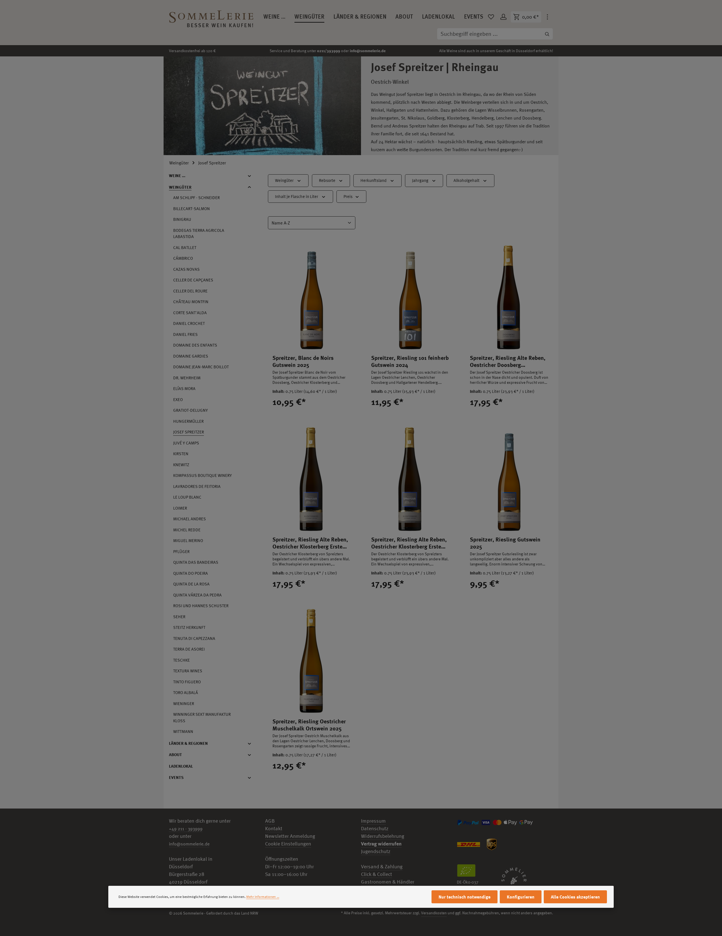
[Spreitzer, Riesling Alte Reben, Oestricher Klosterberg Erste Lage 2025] (410, 479)
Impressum (373, 821)
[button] (252, 175)
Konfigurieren (520, 896)
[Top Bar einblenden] (547, 17)
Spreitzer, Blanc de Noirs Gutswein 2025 (303, 361)
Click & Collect (376, 874)
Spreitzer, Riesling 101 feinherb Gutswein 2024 (410, 361)
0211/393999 (328, 50)
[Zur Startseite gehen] (211, 17)
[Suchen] (547, 33)
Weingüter (284, 180)
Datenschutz (374, 828)
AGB (270, 821)
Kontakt (273, 828)
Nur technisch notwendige (464, 896)
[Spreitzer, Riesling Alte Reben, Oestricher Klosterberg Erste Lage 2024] (311, 479)
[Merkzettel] (491, 17)
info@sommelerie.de (368, 50)
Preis (348, 196)
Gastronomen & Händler (387, 882)
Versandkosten (434, 912)
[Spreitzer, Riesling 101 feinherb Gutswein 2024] (410, 297)
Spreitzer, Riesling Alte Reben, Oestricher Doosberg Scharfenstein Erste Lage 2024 (507, 361)
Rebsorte (327, 180)
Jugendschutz (375, 851)
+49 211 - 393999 (185, 828)
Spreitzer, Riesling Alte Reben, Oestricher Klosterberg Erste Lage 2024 (310, 543)
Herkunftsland (373, 180)
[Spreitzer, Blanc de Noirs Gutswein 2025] (311, 297)
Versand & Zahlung (381, 866)
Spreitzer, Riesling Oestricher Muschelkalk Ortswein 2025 (309, 725)
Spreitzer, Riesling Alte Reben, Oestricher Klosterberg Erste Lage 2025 (409, 543)
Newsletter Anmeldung (290, 836)
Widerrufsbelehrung (382, 836)
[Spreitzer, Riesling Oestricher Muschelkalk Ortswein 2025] (311, 661)
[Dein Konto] (503, 17)
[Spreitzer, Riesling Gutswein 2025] (509, 479)
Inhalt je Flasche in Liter (296, 196)
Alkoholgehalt (466, 180)
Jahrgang (420, 180)
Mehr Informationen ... (262, 897)
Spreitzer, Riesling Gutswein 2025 (505, 543)
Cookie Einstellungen (288, 844)
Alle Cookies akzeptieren (575, 896)
